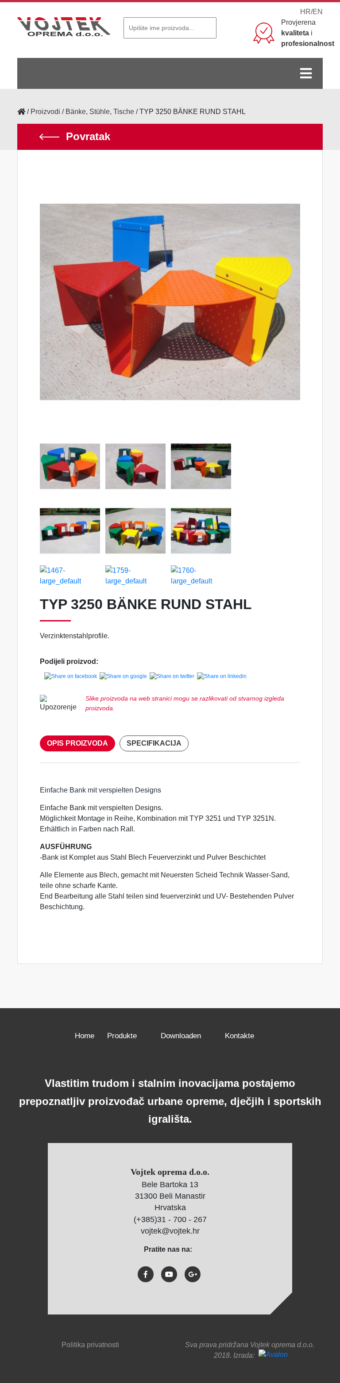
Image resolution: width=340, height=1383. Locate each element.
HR (305, 11)
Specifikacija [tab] (154, 743)
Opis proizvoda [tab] (77, 743)
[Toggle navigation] (306, 73)
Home (84, 1036)
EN (318, 11)
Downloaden (181, 1036)
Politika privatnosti (90, 1345)
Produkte (122, 1036)
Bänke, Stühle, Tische (100, 111)
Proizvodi (45, 111)
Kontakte (239, 1036)
